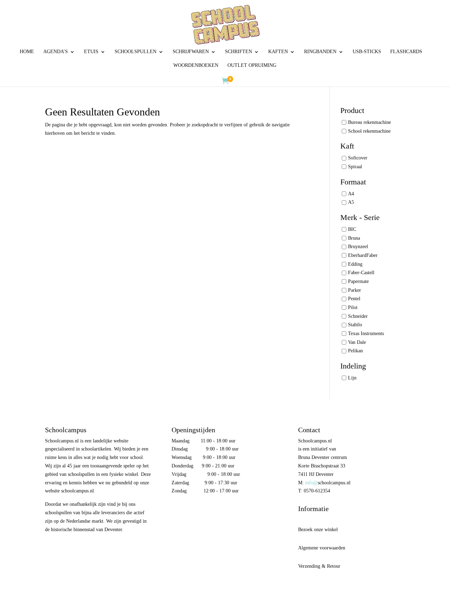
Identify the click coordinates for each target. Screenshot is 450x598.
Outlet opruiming (251, 65)
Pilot (353, 307)
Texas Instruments (366, 333)
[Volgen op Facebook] (177, 510)
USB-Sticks (367, 51)
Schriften (238, 51)
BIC (352, 229)
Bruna (354, 238)
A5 (351, 202)
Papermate (358, 281)
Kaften (278, 51)
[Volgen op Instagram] (192, 510)
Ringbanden (320, 51)
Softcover (357, 157)
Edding (355, 264)
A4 (351, 193)
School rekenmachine (369, 131)
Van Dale (357, 342)
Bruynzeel (358, 246)
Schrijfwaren (191, 51)
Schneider (358, 316)
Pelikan (355, 350)
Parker (354, 290)
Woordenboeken (195, 65)
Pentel (354, 298)
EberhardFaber (363, 255)
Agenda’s (55, 51)
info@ (311, 482)
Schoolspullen (135, 51)
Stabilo (355, 324)
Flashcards (406, 51)
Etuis (91, 51)
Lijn (352, 377)
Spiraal (355, 166)
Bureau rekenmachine (369, 122)
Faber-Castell (361, 272)
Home (27, 51)
